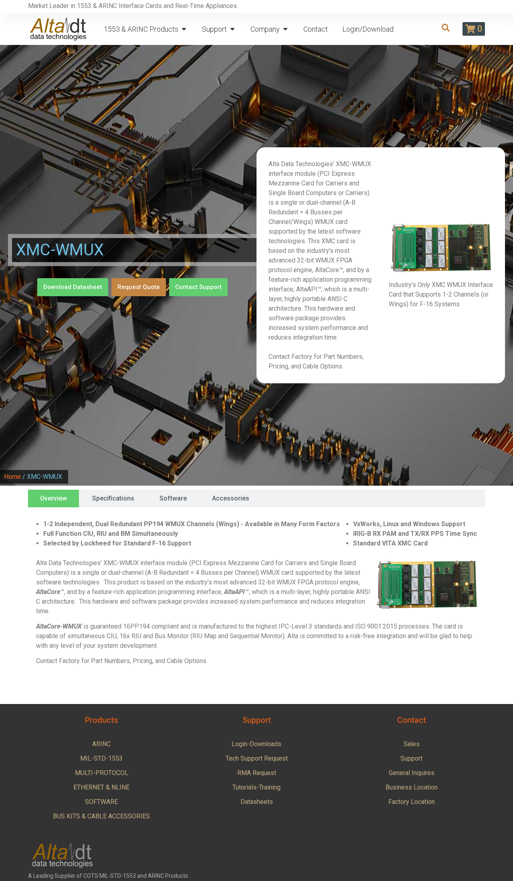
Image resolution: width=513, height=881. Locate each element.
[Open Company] (285, 29)
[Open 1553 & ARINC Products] (184, 29)
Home (12, 476)
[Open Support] (232, 29)
